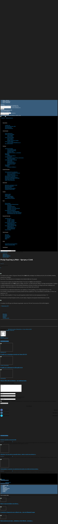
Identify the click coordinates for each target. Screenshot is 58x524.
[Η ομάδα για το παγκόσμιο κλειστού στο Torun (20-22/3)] (6, 351)
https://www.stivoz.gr (4, 337)
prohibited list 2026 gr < (11, 155)
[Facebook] (11, 324)
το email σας (13, 113)
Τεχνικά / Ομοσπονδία (4, 365)
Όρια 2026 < (9, 205)
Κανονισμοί (5, 182)
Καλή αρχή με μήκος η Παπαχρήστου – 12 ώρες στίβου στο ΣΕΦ (20, 329)
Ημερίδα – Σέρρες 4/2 (10, 330)
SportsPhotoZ (5, 247)
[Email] (19, 324)
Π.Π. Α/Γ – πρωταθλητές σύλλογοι (13, 172)
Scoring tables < (8, 195)
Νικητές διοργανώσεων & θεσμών (11, 171)
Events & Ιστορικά (6, 169)
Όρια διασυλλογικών (11, 206)
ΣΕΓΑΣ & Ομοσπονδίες (11, 162)
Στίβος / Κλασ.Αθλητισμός (10, 180)
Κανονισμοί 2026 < (8, 187)
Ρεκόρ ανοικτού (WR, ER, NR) (10, 225)
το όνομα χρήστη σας (15, 106)
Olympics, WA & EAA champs (12, 140)
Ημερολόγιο (5, 122)
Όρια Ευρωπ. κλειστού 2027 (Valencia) (14, 212)
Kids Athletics (7, 164)
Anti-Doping (7, 154)
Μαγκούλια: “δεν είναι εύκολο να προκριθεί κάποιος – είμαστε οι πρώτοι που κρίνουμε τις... (18, 454)
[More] (28, 324)
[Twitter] (15, 324)
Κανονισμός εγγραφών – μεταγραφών (14, 152)
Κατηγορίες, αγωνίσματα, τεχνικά (11, 185)
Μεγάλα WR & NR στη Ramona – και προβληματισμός (13, 380)
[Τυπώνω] (24, 324)
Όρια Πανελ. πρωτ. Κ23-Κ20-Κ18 (13, 208)
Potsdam (4, 317)
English (4, 491)
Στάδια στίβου (9, 160)
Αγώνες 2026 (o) (10, 138)
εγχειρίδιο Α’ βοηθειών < (11, 166)
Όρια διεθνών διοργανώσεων (10, 210)
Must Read (7, 234)
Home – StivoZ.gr (6, 100)
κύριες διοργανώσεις (8, 133)
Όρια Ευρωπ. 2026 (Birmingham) (13, 211)
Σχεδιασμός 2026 (10, 151)
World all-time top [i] (11, 223)
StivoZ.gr (2, 263)
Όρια (4, 200)
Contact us (5, 490)
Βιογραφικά (7, 153)
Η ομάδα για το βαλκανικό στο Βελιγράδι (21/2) (11, 367)
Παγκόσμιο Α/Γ (3, 352)
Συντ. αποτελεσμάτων (9, 143)
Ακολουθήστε (55, 412)
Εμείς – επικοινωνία (6, 102)
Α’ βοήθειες (7, 165)
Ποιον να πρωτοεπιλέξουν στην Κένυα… (9, 503)
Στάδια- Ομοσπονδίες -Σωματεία (11, 159)
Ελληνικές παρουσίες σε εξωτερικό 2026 (8, 439)
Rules (4, 486)
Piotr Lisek (5, 313)
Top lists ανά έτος (8, 218)
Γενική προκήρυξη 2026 (11, 149)
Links (4, 241)
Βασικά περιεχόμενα (6, 101)
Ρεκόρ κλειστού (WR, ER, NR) (10, 222)
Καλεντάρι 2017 (5, 306)
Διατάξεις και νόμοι (8, 156)
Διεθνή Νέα (7, 237)
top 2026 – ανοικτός (10, 219)
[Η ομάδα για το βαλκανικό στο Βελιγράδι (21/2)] (6, 364)
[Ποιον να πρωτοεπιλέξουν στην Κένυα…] (3, 501)
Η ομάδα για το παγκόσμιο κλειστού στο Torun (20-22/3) (13, 354)
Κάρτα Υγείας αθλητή (11, 158)
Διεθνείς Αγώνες (6, 254)
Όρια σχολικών (8, 203)
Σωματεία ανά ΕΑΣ (10, 161)
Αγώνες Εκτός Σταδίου (9, 141)
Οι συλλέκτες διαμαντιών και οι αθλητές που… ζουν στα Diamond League (17, 512)
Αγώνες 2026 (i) (10, 135)
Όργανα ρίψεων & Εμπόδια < (10, 188)
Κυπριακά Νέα (7, 236)
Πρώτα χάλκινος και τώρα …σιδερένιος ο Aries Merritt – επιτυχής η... (16, 520)
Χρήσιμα (4, 146)
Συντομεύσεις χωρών (11, 163)
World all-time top (10, 226)
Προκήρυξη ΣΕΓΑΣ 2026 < (10, 189)
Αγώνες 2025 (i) (10, 136)
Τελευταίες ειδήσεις (4, 435)
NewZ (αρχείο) (5, 232)
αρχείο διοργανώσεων (9, 128)
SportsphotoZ (5, 489)
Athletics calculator (6, 488)
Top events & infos (8, 127)
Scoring (4, 191)
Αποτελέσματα (5, 130)
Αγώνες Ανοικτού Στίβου (9, 137)
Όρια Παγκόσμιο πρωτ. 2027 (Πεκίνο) (14, 213)
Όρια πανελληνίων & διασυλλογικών (11, 204)
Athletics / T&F (5, 485)
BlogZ (6, 238)
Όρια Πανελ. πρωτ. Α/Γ (11, 207)
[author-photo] (3, 335)
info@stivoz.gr (8, 482)
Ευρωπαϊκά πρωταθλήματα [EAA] (11, 177)
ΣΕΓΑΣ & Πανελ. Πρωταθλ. (10, 176)
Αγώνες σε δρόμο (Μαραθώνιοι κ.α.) (14, 142)
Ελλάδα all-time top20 (11, 227)
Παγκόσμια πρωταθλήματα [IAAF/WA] (12, 178)
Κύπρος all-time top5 (11, 228)
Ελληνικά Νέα (7, 235)
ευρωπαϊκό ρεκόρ (6, 318)
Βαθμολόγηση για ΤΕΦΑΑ (10, 198)
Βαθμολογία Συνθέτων (9, 196)
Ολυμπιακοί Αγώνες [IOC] (10, 179)
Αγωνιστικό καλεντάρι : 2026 (10, 126)
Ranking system (8, 194)
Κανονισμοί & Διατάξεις (9, 186)
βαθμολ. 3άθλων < (10, 197)
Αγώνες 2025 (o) (10, 139)
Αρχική (1, 251)
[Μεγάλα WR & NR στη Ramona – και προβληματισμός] (6, 377)
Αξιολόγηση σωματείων (11, 150)
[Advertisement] (13, 270)
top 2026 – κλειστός (10, 220)
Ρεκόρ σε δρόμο (8, 229)
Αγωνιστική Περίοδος (9, 148)
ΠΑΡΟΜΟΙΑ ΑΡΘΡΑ (4, 341)
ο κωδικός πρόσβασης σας (15, 107)
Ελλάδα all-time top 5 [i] (11, 224)
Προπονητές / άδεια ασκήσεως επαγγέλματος (15, 157)
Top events (5, 487)
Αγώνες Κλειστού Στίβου (9, 134)
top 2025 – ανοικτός (10, 221)
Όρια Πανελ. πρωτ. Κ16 (11, 209)
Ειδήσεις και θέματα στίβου (10, 244)
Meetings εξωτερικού (6, 255)
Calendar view (7, 125)
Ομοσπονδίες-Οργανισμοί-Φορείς (11, 243)
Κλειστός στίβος (6, 256)
